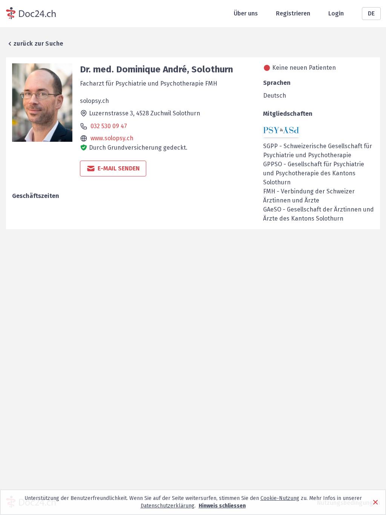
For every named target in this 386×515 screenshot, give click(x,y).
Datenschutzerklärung (168, 506)
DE (371, 13)
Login (336, 13)
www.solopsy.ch (111, 138)
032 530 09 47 (108, 126)
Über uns (246, 13)
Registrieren (293, 13)
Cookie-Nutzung (279, 498)
